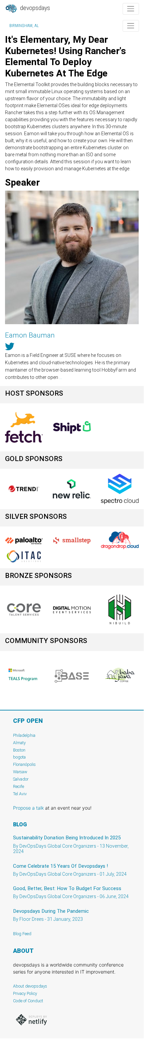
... (60, 377)
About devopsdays (30, 986)
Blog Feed (22, 933)
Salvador (20, 779)
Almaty (19, 742)
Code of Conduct (28, 1000)
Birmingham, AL (24, 25)
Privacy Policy (25, 993)
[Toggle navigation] (131, 9)
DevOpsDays (34, 8)
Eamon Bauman (30, 335)
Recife (18, 786)
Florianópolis (24, 764)
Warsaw (20, 771)
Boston (19, 750)
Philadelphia (24, 735)
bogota (19, 757)
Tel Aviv (20, 793)
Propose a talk (28, 808)
